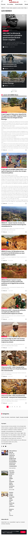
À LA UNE (12, 489)
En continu (7, 417)
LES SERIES (5, 30)
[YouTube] (5, 446)
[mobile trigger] (2, 1)
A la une (2, 417)
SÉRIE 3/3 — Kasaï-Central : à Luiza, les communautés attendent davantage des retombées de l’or (13, 224)
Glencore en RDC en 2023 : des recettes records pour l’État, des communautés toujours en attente (13, 340)
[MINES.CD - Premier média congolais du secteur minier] (14, 1)
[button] (22, 15)
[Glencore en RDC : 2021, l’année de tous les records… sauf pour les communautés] (14, 386)
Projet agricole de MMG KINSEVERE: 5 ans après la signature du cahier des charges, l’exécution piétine (14, 171)
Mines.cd (6, 46)
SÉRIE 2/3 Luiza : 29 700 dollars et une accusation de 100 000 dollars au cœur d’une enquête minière (13, 253)
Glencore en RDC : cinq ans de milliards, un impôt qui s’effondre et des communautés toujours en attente (13, 311)
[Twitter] (3, 446)
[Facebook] (1, 446)
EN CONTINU (13, 468)
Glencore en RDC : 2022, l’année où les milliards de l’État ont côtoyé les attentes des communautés (14, 368)
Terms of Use (9, 532)
